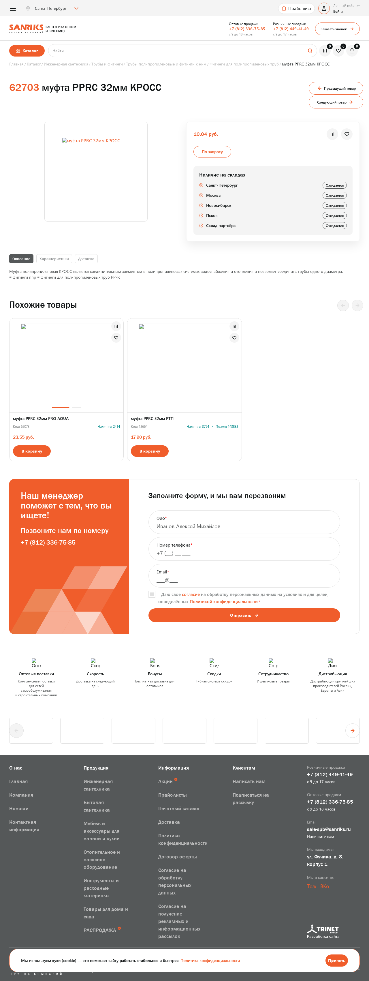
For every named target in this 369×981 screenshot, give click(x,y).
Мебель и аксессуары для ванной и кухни (102, 831)
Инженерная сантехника (98, 785)
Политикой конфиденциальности (224, 601)
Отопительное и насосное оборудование (102, 859)
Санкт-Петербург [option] (50, 8)
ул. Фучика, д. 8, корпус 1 (325, 860)
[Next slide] (357, 305)
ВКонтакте (324, 886)
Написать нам (249, 781)
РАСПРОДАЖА (100, 930)
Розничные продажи (289, 23)
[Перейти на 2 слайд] (76, 366)
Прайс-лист (299, 8)
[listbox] (55, 8)
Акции (165, 781)
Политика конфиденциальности (210, 960)
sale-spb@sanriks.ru (329, 829)
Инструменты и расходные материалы (101, 888)
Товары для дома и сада (106, 913)
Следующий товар (332, 102)
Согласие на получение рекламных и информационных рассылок (179, 921)
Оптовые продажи (243, 23)
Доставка (86, 258)
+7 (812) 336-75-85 (247, 28)
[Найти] (310, 50)
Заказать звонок (334, 29)
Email (163, 572)
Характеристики (54, 258)
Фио (162, 518)
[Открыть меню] (12, 8)
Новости (19, 808)
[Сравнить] (332, 134)
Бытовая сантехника (97, 806)
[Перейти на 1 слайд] (60, 366)
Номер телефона (174, 545)
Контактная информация (24, 825)
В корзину (32, 451)
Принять (336, 960)
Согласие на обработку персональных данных (174, 881)
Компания (21, 795)
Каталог (30, 50)
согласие (191, 594)
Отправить (240, 615)
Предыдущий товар (340, 88)
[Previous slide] (343, 305)
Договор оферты (177, 857)
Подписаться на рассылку (251, 798)
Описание (21, 258)
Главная (18, 781)
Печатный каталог (179, 808)
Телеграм (311, 886)
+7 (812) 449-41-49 (291, 28)
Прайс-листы (172, 795)
